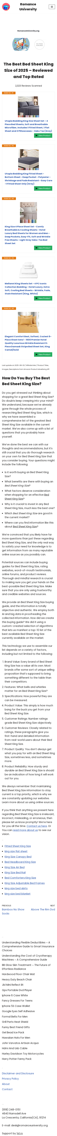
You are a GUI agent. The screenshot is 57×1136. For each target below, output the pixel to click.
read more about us (25, 830)
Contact (7, 1089)
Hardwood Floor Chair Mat (18, 974)
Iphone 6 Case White (15, 995)
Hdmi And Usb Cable (14, 1048)
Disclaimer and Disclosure (18, 1073)
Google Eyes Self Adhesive (18, 1011)
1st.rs (20, 1133)
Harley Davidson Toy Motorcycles (23, 1053)
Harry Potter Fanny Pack (16, 1059)
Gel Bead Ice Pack (13, 1032)
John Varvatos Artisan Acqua (20, 1043)
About (6, 1084)
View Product (44, 135)
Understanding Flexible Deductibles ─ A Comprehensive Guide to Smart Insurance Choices (28, 946)
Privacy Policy (10, 1078)
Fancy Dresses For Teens (17, 1000)
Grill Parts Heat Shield (15, 1022)
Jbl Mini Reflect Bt (12, 985)
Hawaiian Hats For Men (16, 1037)
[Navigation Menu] (52, 7)
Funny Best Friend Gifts (16, 1027)
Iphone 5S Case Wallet (16, 1006)
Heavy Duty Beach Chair (17, 979)
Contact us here (37, 826)
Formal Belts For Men (15, 1016)
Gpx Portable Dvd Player (17, 990)
